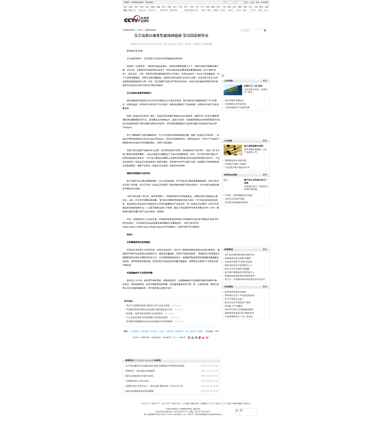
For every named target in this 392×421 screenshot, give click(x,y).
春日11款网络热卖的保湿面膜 (140, 391)
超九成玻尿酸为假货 (253, 146)
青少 (175, 7)
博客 (245, 7)
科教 (169, 7)
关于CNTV (166, 403)
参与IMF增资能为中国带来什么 (239, 272)
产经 (197, 7)
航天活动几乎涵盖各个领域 (238, 302)
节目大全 (152, 10)
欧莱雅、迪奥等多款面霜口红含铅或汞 (144, 313)
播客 (245, 10)
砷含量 (193, 331)
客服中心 (247, 403)
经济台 (140, 30)
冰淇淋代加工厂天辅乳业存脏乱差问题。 (256, 187)
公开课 (238, 10)
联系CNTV (176, 403)
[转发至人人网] (196, 337)
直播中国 (164, 10)
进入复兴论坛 (170, 44)
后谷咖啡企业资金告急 (235, 104)
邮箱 (261, 7)
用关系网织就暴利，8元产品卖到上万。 (255, 150)
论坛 (250, 7)
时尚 (218, 7)
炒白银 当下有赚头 (234, 306)
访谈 (256, 7)
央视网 (126, 2)
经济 (136, 7)
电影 (209, 10)
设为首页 (264, 2)
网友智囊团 (237, 403)
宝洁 (187, 331)
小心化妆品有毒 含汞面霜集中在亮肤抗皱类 (147, 317)
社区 (234, 7)
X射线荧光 (179, 331)
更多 (265, 80)
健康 (213, 7)
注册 (252, 2)
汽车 (202, 7)
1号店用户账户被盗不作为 (237, 167)
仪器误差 (169, 331)
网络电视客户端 (191, 10)
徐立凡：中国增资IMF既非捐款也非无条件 (245, 279)
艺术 (186, 7)
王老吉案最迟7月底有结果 (237, 107)
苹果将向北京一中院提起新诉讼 (240, 295)
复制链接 (156, 337)
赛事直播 (173, 10)
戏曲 (158, 7)
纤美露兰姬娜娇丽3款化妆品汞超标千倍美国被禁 (149, 321)
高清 (203, 10)
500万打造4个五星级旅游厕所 (239, 309)
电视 (125, 10)
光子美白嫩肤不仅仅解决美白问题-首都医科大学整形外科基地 (155, 366)
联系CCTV (156, 403)
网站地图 (149, 2)
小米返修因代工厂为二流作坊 (239, 316)
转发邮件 (167, 337)
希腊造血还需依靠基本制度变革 (240, 276)
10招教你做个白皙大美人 (138, 381)
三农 (224, 7)
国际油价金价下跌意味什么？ (239, 265)
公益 (191, 7)
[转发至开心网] (188, 337)
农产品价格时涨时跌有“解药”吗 (239, 254)
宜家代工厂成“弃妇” (253, 86)
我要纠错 (145, 337)
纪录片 (223, 10)
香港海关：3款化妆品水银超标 (140, 371)
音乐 (164, 7)
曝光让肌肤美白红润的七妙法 (140, 376)
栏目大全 (142, 10)
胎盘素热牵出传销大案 (235, 160)
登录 (246, 2)
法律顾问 (203, 403)
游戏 (266, 7)
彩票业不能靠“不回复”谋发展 (238, 261)
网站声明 (194, 403)
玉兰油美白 (135, 331)
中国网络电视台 (137, 2)
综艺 (147, 7)
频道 (260, 10)
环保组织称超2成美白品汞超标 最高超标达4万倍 (149, 309)
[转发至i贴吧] (199, 337)
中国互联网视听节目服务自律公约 (208, 414)
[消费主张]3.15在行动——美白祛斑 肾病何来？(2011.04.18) (154, 386)
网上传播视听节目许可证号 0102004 (158, 414)
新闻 (131, 7)
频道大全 (132, 10)
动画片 (230, 10)
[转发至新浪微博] (202, 337)
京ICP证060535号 (180, 412)
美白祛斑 (145, 331)
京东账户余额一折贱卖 (235, 164)
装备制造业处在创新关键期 (238, 258)
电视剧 (215, 10)
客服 (258, 2)
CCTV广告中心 (215, 403)
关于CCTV (145, 403)
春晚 (153, 7)
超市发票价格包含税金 (235, 292)
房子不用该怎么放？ (234, 299)
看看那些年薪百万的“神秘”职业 (239, 313)
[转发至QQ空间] (192, 337)
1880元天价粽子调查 (235, 199)
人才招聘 (186, 403)
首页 (125, 7)
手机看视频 (207, 44)
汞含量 (200, 331)
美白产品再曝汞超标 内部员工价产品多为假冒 (148, 305)
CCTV (253, 10)
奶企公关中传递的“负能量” (237, 269)
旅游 (207, 7)
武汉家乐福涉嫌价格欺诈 (236, 202)
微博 (240, 7)
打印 (136, 337)
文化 (180, 7)
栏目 (266, 10)
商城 (229, 7)
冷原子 (161, 331)
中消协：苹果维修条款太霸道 (239, 195)
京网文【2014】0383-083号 (199, 412)
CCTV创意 (227, 403)
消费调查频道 (150, 30)
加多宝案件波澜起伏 (234, 100)
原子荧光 (153, 331)
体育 (142, 7)
